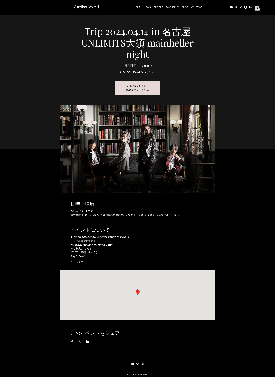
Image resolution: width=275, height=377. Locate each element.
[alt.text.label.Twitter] (236, 7)
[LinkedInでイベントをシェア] (87, 341)
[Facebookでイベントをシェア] (72, 341)
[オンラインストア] (250, 7)
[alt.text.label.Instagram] (240, 7)
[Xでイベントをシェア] (79, 341)
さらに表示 (77, 261)
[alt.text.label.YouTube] (231, 7)
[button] (257, 7)
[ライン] (245, 7)
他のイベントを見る (137, 90)
